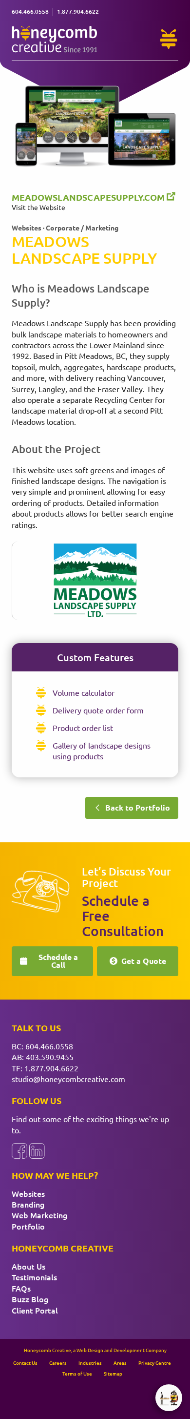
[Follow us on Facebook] (19, 1151)
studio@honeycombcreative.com (68, 1079)
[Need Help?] (168, 39)
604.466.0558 (49, 1046)
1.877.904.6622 (51, 1068)
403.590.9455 (50, 1057)
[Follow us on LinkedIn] (37, 1151)
